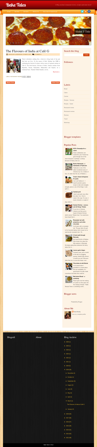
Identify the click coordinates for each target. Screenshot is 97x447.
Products (36, 11)
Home (8, 11)
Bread (65, 89)
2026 (67, 342)
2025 (67, 346)
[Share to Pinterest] (30, 77)
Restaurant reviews (69, 111)
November (71, 373)
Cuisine (66, 96)
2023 (67, 354)
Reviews (26, 11)
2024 (67, 350)
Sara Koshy (77, 311)
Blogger (80, 302)
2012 (67, 437)
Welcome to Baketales (50, 11)
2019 (67, 369)
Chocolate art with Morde (80, 263)
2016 (67, 422)
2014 (67, 430)
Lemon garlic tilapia (79, 250)
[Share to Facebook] (28, 77)
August (70, 385)
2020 (67, 365)
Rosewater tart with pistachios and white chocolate (79, 222)
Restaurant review (16, 76)
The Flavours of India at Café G (27, 51)
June (69, 389)
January (70, 409)
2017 (67, 418)
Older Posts (55, 82)
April (69, 397)
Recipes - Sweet (68, 104)
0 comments (37, 54)
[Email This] (23, 77)
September (71, 381)
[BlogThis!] (24, 77)
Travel (65, 119)
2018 (67, 414)
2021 (67, 361)
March (69, 401)
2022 (67, 357)
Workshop (67, 122)
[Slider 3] (48, 31)
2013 (67, 433)
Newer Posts (10, 82)
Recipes (17, 11)
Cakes (66, 92)
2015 (67, 426)
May (69, 393)
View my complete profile (79, 314)
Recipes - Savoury (69, 100)
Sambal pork (77, 192)
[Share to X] (26, 77)
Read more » (56, 72)
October (70, 377)
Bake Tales (16, 5)
